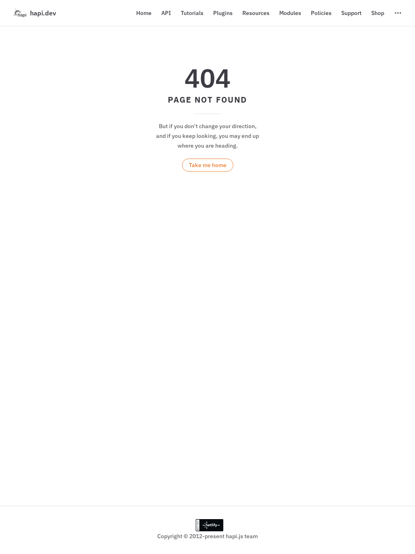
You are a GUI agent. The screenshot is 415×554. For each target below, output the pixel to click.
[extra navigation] (398, 13)
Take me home (208, 165)
